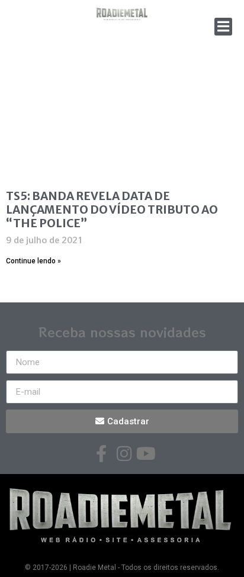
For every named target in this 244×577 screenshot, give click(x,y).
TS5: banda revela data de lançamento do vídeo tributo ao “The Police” (112, 209)
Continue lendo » (33, 261)
